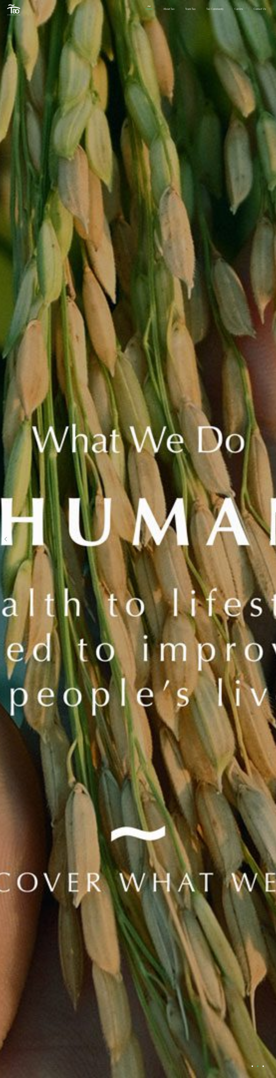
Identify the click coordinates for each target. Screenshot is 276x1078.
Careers (238, 9)
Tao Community (215, 9)
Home (149, 9)
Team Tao (190, 9)
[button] (252, 1066)
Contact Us (260, 9)
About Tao (168, 9)
